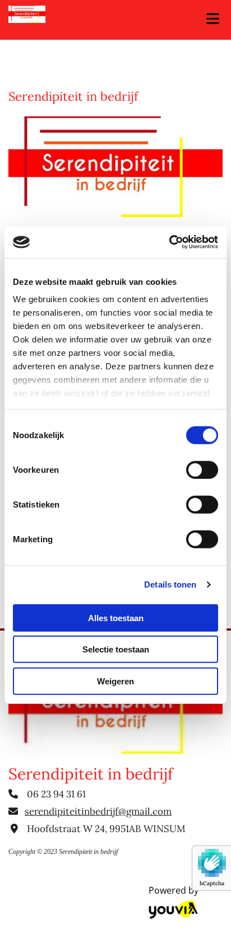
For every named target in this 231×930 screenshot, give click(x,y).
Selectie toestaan (115, 649)
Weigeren (115, 680)
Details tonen (170, 584)
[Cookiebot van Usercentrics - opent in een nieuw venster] (169, 242)
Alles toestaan (116, 617)
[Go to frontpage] (96, 14)
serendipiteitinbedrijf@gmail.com (98, 811)
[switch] (202, 469)
